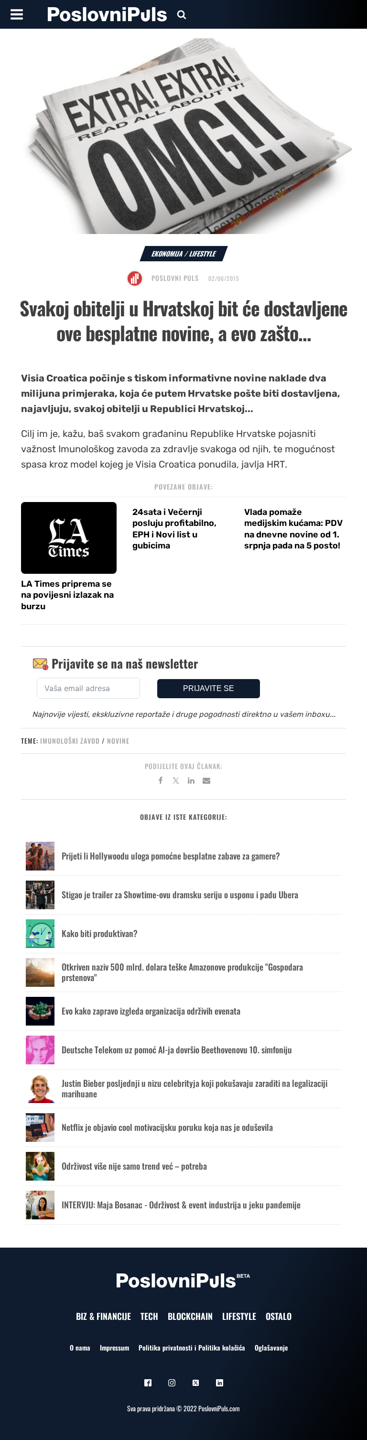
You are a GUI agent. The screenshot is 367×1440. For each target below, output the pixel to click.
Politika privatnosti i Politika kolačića (192, 1347)
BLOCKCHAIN (190, 1316)
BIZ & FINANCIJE (103, 1316)
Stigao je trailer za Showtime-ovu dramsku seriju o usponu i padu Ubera (180, 894)
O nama (80, 1347)
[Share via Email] (206, 782)
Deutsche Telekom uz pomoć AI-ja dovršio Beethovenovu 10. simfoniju (177, 1049)
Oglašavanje (271, 1347)
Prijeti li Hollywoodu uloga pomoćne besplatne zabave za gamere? (171, 855)
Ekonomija (167, 253)
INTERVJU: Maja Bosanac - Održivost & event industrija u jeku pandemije (181, 1204)
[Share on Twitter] (176, 782)
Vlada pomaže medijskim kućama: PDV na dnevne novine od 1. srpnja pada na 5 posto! (293, 529)
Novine (118, 741)
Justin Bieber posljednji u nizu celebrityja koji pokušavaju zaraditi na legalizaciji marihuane (194, 1088)
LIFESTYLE (239, 1316)
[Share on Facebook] (160, 782)
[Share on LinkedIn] (191, 782)
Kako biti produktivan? (100, 933)
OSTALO (278, 1316)
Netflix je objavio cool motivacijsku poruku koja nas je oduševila (167, 1127)
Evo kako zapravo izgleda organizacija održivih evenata (151, 1011)
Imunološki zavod (70, 741)
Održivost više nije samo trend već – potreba (134, 1166)
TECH (149, 1316)
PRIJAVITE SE (208, 688)
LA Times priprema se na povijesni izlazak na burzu (67, 595)
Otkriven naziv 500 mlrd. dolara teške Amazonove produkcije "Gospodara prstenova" (182, 971)
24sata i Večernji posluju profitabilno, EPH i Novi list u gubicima (174, 529)
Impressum (114, 1347)
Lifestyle (202, 253)
